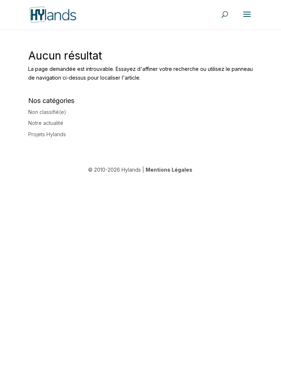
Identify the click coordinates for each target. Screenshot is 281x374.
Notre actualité (45, 123)
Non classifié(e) (47, 112)
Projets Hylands (47, 134)
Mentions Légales (169, 170)
